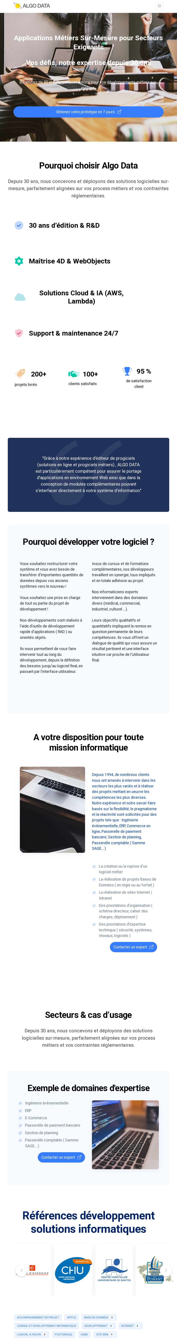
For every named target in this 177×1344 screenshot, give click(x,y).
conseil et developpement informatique (46, 1325)
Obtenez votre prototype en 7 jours (86, 112)
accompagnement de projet (38, 1317)
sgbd (84, 1334)
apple (71, 1317)
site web (104, 1334)
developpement (98, 1325)
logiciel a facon (31, 1334)
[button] (166, 1270)
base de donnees (98, 1317)
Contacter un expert (131, 947)
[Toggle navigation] (159, 6)
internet (129, 1325)
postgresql (64, 1334)
